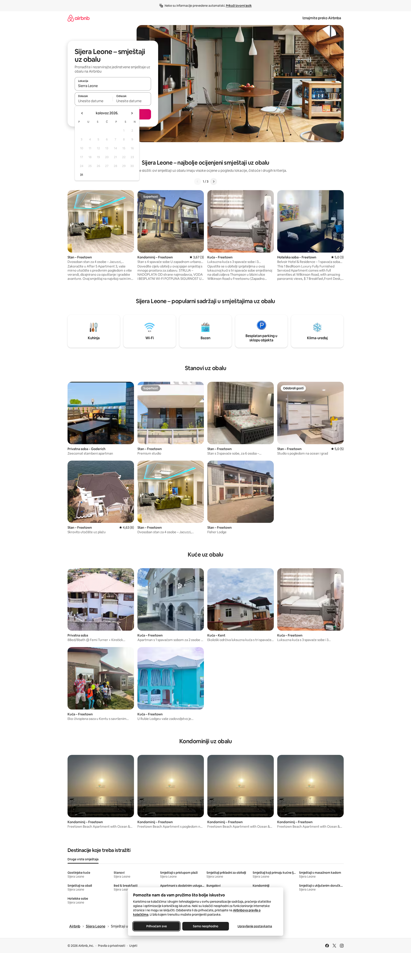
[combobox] (113, 85)
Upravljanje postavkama (255, 926)
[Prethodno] (197, 181)
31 (81, 175)
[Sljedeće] (213, 181)
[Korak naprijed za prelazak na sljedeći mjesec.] (132, 113)
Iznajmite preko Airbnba (321, 18)
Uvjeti (133, 946)
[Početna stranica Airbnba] (79, 18)
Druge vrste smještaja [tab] (83, 859)
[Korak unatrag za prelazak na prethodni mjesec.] (82, 113)
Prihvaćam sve (156, 926)
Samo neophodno (205, 926)
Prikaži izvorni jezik (239, 6)
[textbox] (93, 100)
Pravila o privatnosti (111, 946)
